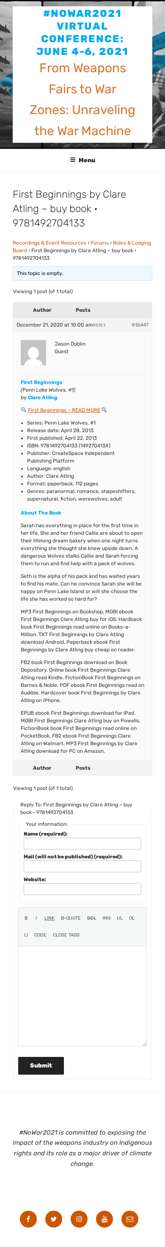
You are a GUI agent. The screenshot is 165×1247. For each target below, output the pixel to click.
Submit (41, 1065)
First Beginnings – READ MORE (64, 410)
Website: (35, 879)
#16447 (140, 325)
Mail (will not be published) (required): (73, 857)
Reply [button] (99, 325)
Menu (87, 160)
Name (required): (46, 834)
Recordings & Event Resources (49, 243)
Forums (100, 243)
